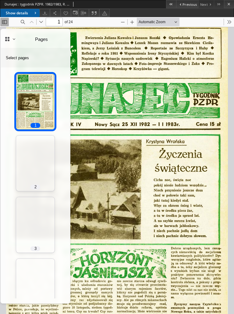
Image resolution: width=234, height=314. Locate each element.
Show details (17, 13)
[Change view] (74, 13)
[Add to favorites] (66, 13)
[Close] (229, 4)
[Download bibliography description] (83, 13)
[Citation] (94, 13)
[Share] (55, 13)
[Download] (45, 13)
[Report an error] (104, 13)
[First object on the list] (171, 4)
